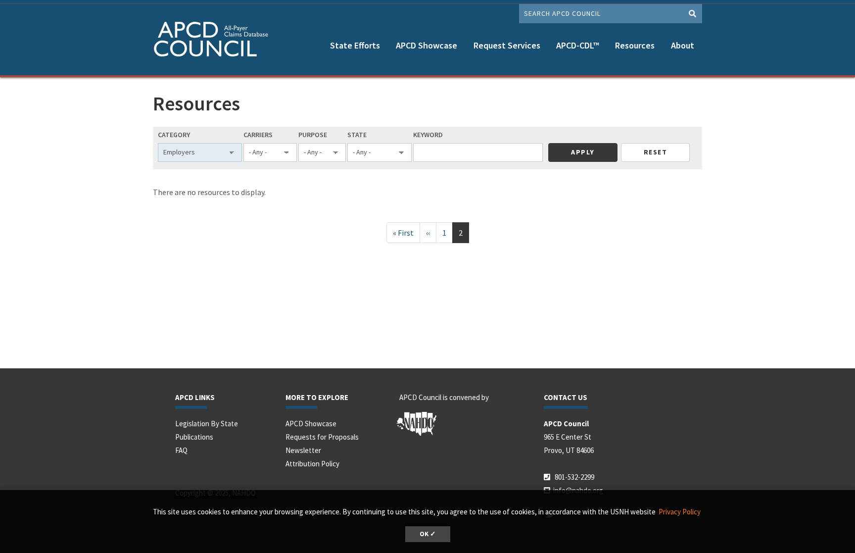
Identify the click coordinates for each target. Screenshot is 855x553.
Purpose (312, 134)
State (357, 134)
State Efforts (355, 45)
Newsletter (303, 450)
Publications (194, 437)
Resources (635, 45)
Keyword (428, 134)
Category (174, 134)
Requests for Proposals (322, 437)
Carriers (258, 134)
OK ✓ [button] (428, 534)
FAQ (181, 450)
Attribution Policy (312, 463)
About (682, 45)
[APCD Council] (215, 40)
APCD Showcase (426, 45)
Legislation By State (206, 423)
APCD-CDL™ (577, 45)
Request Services (507, 45)
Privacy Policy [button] (680, 511)
